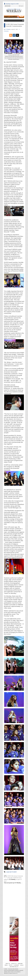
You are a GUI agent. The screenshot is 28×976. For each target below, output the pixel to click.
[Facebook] (6, 6)
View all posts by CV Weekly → (13, 883)
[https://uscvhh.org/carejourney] (14, 939)
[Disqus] (14, 892)
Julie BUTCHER (11, 872)
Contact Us (14, 963)
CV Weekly (7, 29)
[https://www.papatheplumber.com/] (14, 17)
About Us (8, 963)
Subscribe (20, 963)
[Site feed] (9, 6)
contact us (13, 971)
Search (21, 6)
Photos (10, 965)
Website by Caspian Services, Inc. (11, 973)
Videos (6, 965)
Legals (21, 965)
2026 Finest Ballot (14, 966)
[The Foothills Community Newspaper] (14, 11)
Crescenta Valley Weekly (12, 969)
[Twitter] (8, 6)
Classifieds (16, 965)
